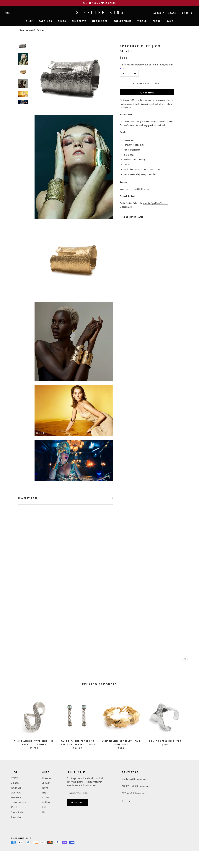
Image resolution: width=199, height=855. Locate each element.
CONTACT (14, 778)
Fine (43, 812)
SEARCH (14, 807)
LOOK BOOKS (16, 792)
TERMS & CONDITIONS (19, 802)
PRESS (157, 21)
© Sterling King (21, 838)
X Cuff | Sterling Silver (165, 741)
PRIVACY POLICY (17, 797)
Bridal (44, 807)
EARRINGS (45, 21)
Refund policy (16, 817)
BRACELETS (79, 21)
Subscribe (77, 802)
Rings (44, 792)
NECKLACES (100, 21)
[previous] (8, 720)
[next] (190, 720)
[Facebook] (123, 801)
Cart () (188, 12)
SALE (170, 21)
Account (159, 13)
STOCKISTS (15, 782)
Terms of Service (17, 812)
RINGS (62, 21)
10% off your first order (99, 3)
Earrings (45, 787)
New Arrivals (47, 778)
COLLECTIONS (122, 21)
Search (173, 13)
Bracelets (45, 797)
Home (22, 30)
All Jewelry (46, 782)
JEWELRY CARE (28, 498)
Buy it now (146, 92)
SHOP (29, 21)
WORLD (142, 21)
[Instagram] (129, 801)
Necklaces (46, 802)
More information (134, 217)
